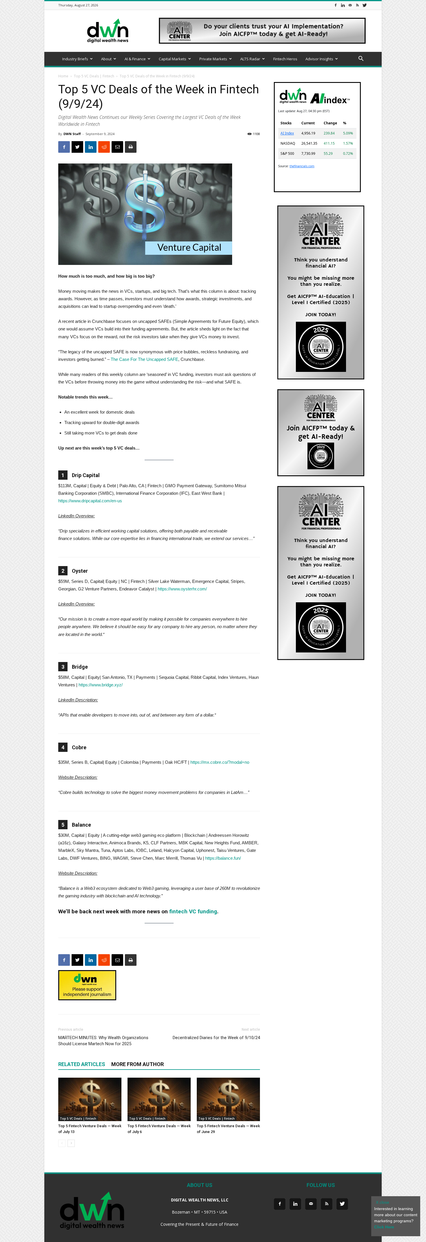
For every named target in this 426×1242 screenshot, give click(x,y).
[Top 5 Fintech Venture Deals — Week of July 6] (159, 1099)
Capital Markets (172, 58)
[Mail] (350, 5)
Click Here (384, 1227)
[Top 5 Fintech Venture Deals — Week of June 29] (228, 1099)
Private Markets (213, 58)
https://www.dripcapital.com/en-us (90, 500)
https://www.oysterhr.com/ (182, 588)
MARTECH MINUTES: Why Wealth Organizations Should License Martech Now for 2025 (103, 1040)
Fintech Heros (285, 58)
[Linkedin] (343, 5)
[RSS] (357, 5)
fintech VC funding (193, 911)
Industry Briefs (75, 58)
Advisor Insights (319, 58)
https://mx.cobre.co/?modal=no (219, 762)
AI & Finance (135, 58)
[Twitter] (364, 5)
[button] (361, 59)
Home (63, 76)
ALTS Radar (250, 58)
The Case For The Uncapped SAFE (144, 359)
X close (382, 1202)
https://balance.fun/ (223, 858)
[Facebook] (335, 5)
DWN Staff (72, 134)
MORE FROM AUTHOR (137, 1064)
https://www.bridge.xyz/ (101, 684)
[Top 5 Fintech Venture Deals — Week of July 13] (89, 1099)
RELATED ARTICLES (81, 1064)
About (106, 58)
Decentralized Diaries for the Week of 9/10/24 (216, 1037)
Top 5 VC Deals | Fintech (94, 76)
